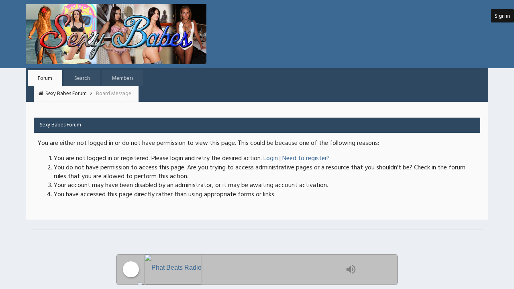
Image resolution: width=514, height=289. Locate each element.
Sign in (502, 16)
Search (82, 78)
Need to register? (306, 158)
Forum (45, 78)
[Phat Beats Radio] (243, 269)
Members (122, 78)
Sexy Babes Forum (66, 94)
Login (270, 158)
